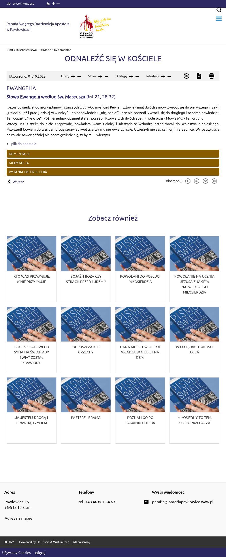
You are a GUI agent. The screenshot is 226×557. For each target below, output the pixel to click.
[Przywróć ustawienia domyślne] (186, 76)
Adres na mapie (18, 518)
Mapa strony (81, 542)
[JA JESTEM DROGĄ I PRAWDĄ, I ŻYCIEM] (31, 410)
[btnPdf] (198, 76)
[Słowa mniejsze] (106, 76)
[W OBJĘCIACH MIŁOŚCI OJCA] (194, 340)
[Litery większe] (72, 76)
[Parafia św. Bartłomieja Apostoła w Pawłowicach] (41, 26)
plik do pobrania (23, 143)
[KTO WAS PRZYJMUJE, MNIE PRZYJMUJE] (31, 269)
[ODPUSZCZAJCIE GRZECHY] (86, 340)
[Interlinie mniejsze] (169, 76)
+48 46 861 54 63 (100, 501)
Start (10, 50)
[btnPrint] (211, 76)
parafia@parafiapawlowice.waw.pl (182, 501)
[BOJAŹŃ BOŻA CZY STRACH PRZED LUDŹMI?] (86, 269)
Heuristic (43, 542)
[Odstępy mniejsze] (137, 76)
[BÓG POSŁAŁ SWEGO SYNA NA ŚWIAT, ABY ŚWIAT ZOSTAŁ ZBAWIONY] (31, 340)
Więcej (40, 552)
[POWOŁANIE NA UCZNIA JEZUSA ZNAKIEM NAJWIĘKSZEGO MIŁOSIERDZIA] (194, 269)
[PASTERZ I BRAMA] (86, 410)
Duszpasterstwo (26, 50)
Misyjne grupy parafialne (55, 50)
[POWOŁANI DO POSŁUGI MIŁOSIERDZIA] (140, 269)
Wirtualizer (61, 542)
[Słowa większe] (100, 76)
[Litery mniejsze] (79, 76)
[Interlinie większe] (163, 76)
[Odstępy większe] (131, 76)
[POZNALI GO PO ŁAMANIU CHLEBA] (140, 410)
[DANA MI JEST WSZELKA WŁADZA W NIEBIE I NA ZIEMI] (140, 340)
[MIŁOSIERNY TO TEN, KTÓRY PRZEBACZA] (194, 410)
